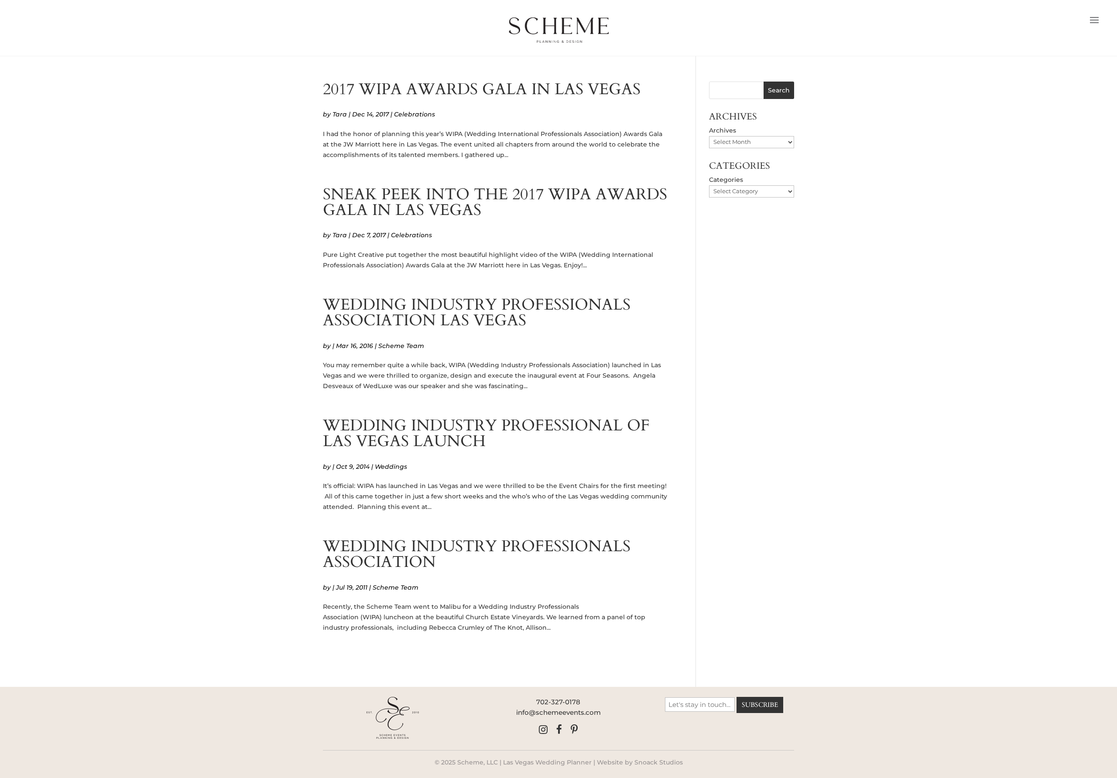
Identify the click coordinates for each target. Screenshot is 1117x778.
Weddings (391, 467)
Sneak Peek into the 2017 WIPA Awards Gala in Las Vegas (495, 202)
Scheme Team (401, 346)
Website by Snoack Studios (640, 762)
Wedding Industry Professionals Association (476, 554)
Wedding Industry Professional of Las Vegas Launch (486, 433)
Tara (339, 114)
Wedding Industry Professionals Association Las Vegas (476, 312)
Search (779, 90)
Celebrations (414, 114)
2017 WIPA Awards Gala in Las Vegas (482, 89)
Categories (726, 180)
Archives (722, 130)
